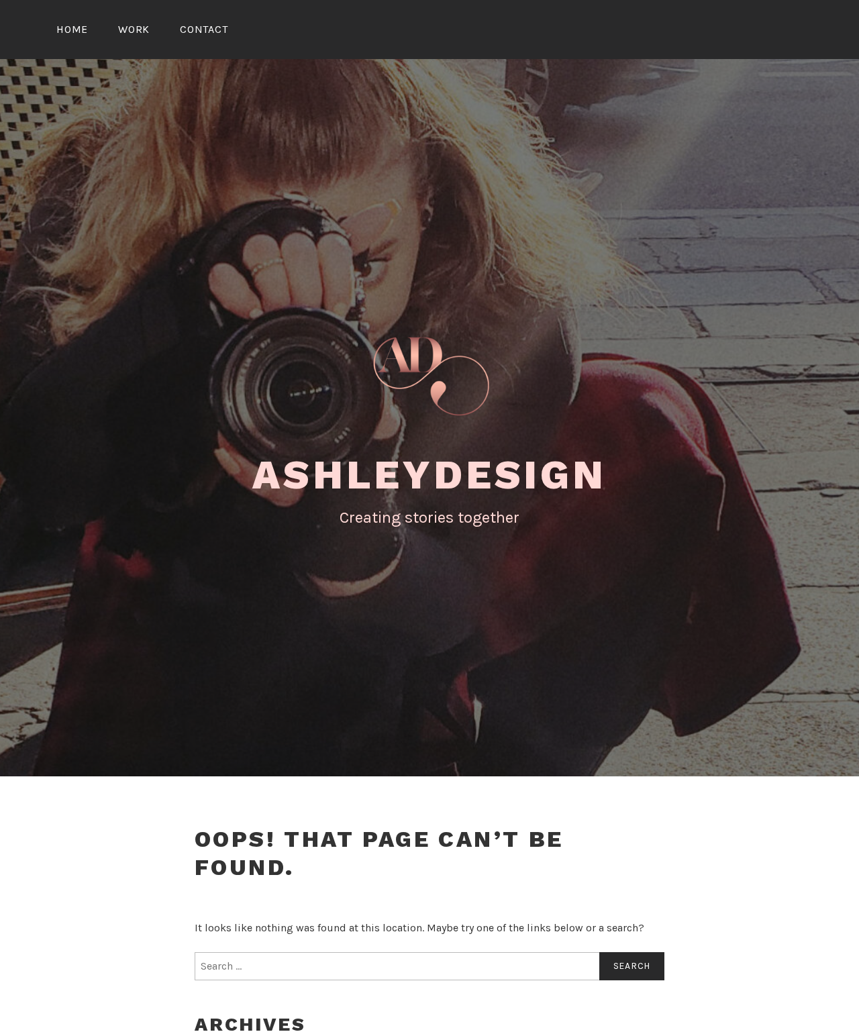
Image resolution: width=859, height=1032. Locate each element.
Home (72, 29)
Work (134, 29)
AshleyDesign (429, 475)
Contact (204, 29)
